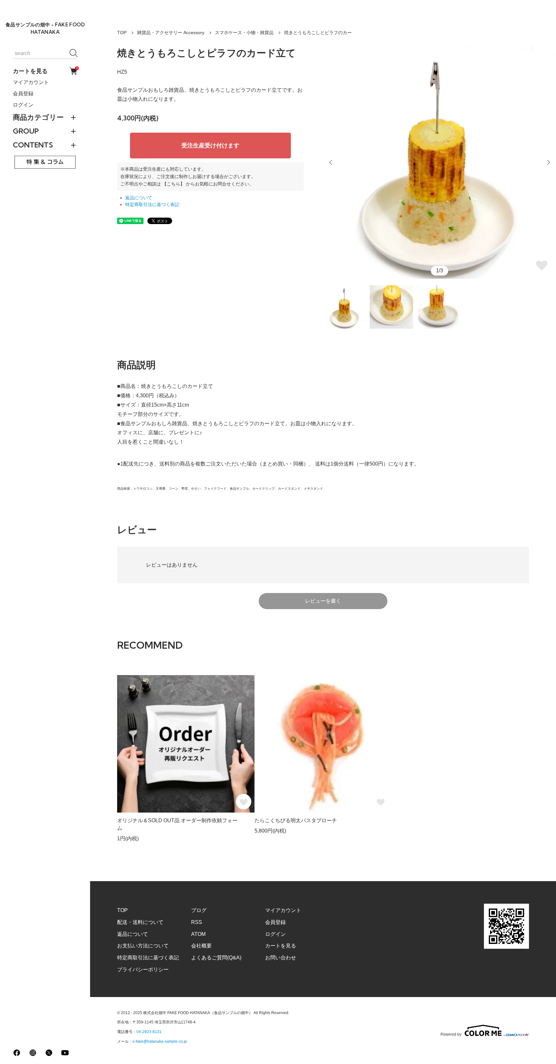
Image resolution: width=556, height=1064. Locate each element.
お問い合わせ (280, 957)
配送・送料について (140, 922)
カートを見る (45, 71)
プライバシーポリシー (143, 969)
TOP (121, 32)
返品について (138, 197)
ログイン (23, 105)
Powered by (450, 1034)
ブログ (199, 910)
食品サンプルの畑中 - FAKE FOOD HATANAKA (45, 28)
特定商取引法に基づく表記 (152, 204)
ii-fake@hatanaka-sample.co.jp (160, 1041)
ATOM (198, 934)
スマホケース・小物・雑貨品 (244, 32)
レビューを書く (323, 601)
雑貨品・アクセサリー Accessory (170, 32)
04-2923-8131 (149, 1032)
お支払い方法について (143, 945)
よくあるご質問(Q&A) (216, 957)
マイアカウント (31, 82)
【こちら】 (173, 183)
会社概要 (201, 945)
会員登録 (23, 93)
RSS (196, 922)
